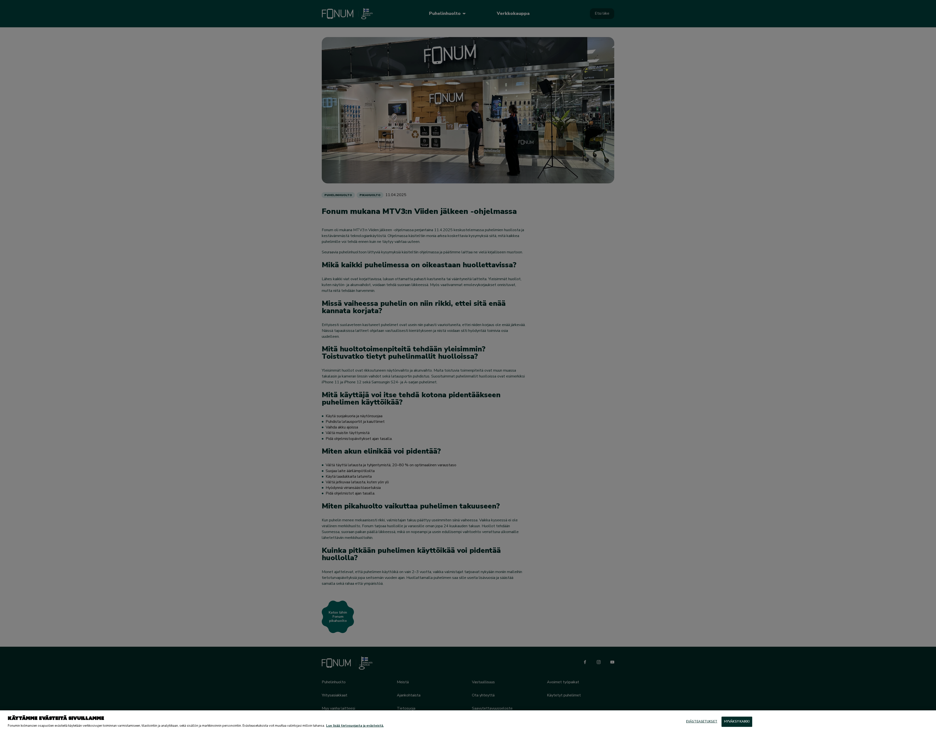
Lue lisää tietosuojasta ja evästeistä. (355, 726)
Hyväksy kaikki (737, 721)
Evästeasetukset (701, 721)
